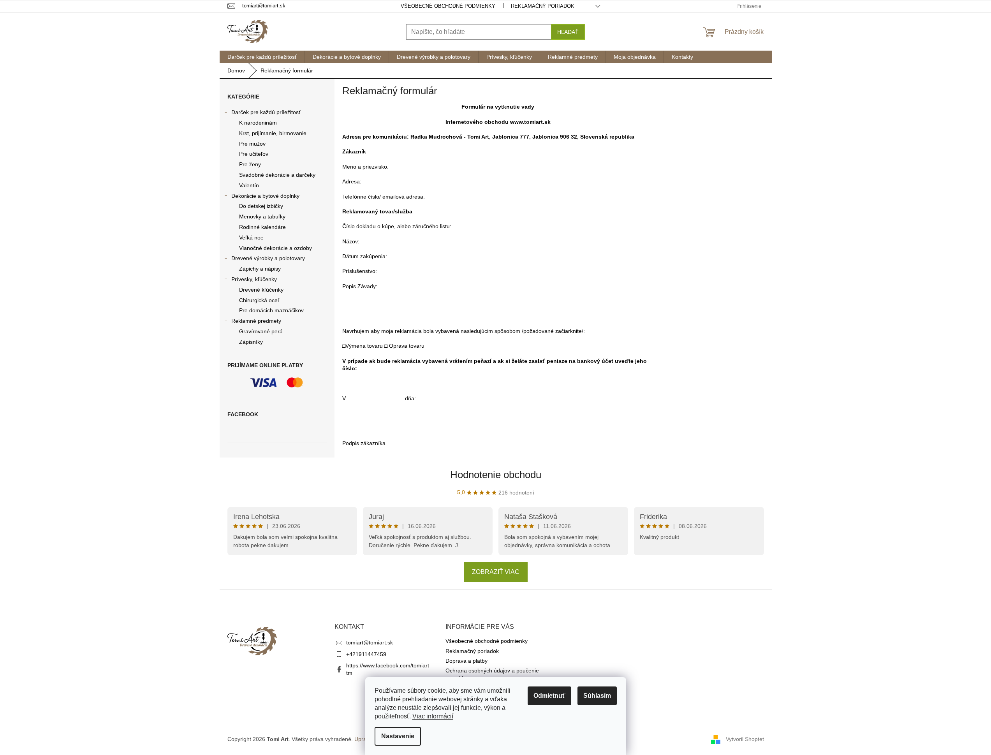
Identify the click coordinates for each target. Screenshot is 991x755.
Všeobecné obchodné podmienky (448, 6)
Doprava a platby (466, 661)
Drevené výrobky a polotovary (268, 258)
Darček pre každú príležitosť (266, 112)
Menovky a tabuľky (262, 216)
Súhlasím (597, 695)
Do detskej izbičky (261, 206)
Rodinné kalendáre (262, 227)
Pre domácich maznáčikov (271, 310)
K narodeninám (258, 123)
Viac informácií (432, 716)
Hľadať (568, 32)
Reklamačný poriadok (542, 6)
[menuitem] (262, 57)
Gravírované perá (261, 331)
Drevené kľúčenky (261, 290)
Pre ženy (250, 164)
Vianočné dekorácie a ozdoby (275, 248)
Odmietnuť (549, 695)
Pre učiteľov (253, 154)
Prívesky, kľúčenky (254, 279)
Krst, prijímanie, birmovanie (272, 133)
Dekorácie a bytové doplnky (265, 196)
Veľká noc (251, 237)
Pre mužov (252, 144)
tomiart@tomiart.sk (369, 642)
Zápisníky (251, 342)
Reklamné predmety (256, 321)
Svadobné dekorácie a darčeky (277, 175)
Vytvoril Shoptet (745, 739)
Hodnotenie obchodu (495, 474)
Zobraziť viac (495, 571)
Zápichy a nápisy (260, 269)
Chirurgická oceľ (259, 300)
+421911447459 (366, 654)
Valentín (249, 185)
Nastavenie (397, 736)
